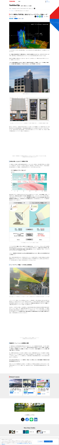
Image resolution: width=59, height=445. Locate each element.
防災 (22, 18)
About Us (24, 8)
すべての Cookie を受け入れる (48, 441)
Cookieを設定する (40, 441)
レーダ (19, 18)
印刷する (47, 16)
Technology (14, 8)
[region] (29, 441)
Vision (21, 8)
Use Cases (18, 8)
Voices (10, 8)
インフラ (16, 18)
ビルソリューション (30, 392)
